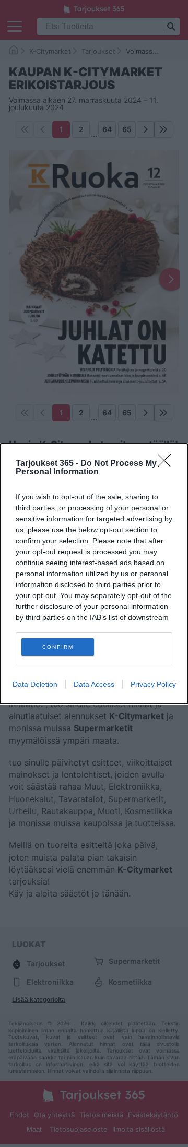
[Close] (168, 464)
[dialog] (94, 574)
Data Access (94, 684)
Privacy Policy (153, 684)
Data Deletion (35, 684)
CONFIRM (58, 647)
